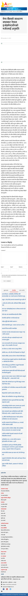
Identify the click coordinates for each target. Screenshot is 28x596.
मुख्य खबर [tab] (6, 290)
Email (11, 267)
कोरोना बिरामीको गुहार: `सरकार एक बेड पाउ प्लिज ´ (13, 325)
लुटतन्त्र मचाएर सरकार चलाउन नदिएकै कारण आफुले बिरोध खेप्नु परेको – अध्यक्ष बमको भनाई (14, 377)
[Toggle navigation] (2, 14)
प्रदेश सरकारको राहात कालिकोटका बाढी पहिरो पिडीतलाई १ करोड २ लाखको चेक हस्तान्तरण (12, 412)
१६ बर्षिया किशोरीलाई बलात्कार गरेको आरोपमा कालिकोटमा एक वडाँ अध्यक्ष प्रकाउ (12, 418)
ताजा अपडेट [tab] (22, 290)
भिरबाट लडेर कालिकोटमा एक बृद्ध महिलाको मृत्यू (13, 397)
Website (20, 267)
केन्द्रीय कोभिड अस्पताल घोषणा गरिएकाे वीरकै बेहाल (13, 356)
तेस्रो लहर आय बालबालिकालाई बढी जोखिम (12, 314)
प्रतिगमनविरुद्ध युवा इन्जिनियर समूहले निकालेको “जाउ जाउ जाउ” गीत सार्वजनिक (13, 366)
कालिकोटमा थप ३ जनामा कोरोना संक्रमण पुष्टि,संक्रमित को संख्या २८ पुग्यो (11, 440)
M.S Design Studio (22, 594)
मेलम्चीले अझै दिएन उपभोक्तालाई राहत (10, 318)
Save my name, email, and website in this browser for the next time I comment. (14, 276)
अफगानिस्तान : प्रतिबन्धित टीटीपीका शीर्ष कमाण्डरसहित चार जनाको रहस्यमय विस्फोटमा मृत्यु (13, 295)
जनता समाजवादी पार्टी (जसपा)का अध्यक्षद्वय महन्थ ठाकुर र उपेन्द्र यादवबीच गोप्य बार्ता (13, 344)
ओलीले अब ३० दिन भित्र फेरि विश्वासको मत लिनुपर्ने (13, 352)
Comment (3, 250)
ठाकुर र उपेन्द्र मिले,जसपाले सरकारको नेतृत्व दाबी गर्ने (14, 300)
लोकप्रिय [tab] (14, 290)
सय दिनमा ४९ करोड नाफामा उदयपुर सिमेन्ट (12, 349)
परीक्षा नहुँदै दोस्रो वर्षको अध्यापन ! (9, 321)
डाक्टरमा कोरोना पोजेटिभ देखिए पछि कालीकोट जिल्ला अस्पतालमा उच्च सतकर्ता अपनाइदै (12, 429)
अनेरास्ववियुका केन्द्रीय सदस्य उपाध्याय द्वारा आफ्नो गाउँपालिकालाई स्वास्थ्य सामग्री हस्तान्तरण (13, 407)
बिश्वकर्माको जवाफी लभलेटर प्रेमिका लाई (11, 393)
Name (2, 267)
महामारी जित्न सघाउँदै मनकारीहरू (9, 328)
